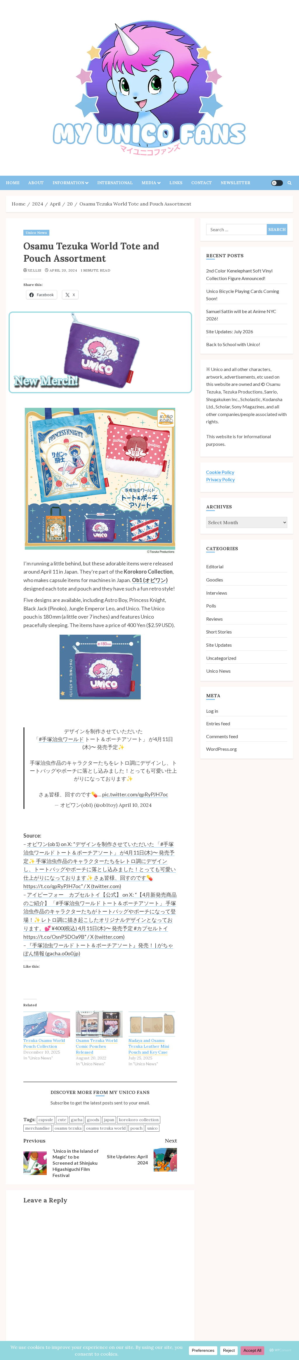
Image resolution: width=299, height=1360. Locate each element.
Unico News (36, 232)
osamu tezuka (68, 1128)
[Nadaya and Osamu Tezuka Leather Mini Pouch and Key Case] (151, 1024)
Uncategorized (221, 658)
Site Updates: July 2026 (229, 331)
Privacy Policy (220, 479)
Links (175, 182)
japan (109, 1119)
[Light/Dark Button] (277, 183)
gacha (76, 1119)
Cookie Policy (220, 472)
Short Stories (219, 631)
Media (149, 182)
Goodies (214, 579)
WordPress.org (221, 749)
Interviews (216, 593)
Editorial (214, 566)
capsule (46, 1119)
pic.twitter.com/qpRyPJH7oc (135, 794)
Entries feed (218, 723)
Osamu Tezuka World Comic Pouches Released (96, 1046)
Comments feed (222, 736)
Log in (212, 711)
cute (62, 1119)
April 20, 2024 (63, 270)
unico (152, 1128)
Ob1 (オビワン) (150, 580)
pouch (136, 1128)
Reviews (214, 619)
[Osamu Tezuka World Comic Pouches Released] (99, 1024)
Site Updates (219, 645)
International (115, 182)
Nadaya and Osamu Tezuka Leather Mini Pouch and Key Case (148, 1046)
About (36, 182)
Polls (211, 605)
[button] (289, 183)
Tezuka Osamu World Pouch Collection (44, 1043)
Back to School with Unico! (233, 344)
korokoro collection (139, 1119)
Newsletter (235, 182)
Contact (201, 182)
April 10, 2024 (135, 805)
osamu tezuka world (106, 1128)
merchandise (37, 1128)
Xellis (34, 270)
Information (68, 182)
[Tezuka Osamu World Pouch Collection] (46, 1024)
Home (13, 182)
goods (93, 1119)
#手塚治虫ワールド (61, 739)
